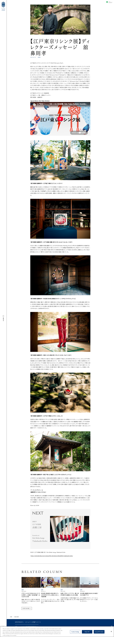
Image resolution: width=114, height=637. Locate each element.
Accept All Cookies (99, 631)
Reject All (87, 631)
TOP (11, 616)
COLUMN (16, 616)
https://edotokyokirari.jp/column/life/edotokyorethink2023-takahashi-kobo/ (52, 555)
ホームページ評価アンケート (33, 622)
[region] (57, 631)
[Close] (111, 631)
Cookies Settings (75, 631)
